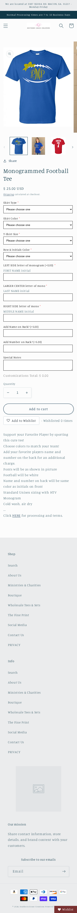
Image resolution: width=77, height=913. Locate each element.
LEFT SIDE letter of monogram (28, 265)
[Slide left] (4, 147)
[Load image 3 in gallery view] (58, 146)
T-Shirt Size (10, 234)
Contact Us (16, 635)
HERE (16, 515)
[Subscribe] (64, 871)
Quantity (9, 384)
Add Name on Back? (20, 326)
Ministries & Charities (24, 585)
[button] (6, 26)
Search (13, 565)
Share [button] (13, 161)
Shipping (8, 194)
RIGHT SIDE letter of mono (21, 306)
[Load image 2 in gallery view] (38, 146)
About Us (15, 575)
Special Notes (12, 357)
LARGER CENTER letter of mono (24, 285)
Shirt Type (10, 202)
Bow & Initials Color (16, 249)
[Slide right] (72, 147)
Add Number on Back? (22, 342)
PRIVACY (14, 645)
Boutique (15, 595)
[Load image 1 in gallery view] (18, 146)
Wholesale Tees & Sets (24, 605)
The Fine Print (18, 615)
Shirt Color (10, 218)
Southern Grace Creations (32, 906)
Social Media (17, 625)
